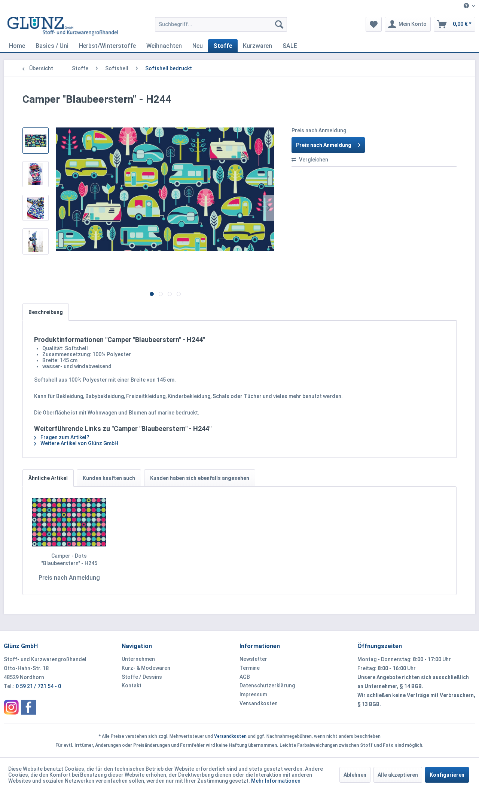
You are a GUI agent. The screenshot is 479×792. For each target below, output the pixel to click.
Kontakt (131, 685)
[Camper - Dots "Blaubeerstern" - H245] (69, 522)
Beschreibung (45, 312)
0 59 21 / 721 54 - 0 (38, 686)
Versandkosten (259, 703)
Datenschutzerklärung (267, 685)
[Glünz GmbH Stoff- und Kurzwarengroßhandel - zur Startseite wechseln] (62, 26)
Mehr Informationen (275, 781)
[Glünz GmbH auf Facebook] (28, 707)
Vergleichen (313, 160)
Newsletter (253, 659)
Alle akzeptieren (398, 775)
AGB (245, 677)
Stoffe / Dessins (142, 677)
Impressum (253, 694)
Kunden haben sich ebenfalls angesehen (199, 478)
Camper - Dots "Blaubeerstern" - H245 (69, 559)
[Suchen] (279, 24)
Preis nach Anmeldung (323, 145)
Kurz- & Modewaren (146, 668)
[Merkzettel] (374, 24)
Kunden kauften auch (109, 478)
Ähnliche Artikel (48, 478)
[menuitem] (466, 6)
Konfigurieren (447, 775)
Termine (250, 668)
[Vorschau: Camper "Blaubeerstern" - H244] (35, 140)
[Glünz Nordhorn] (11, 707)
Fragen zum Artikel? (64, 437)
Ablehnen (355, 775)
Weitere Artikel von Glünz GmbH (78, 443)
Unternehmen (138, 659)
